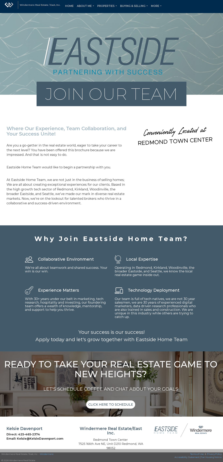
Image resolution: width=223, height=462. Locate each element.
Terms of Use (197, 454)
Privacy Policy (214, 454)
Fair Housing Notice (211, 457)
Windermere (47, 454)
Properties (107, 8)
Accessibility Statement (187, 457)
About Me (86, 8)
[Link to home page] (9, 6)
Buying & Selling (134, 8)
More (157, 8)
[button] (110, 404)
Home (69, 6)
